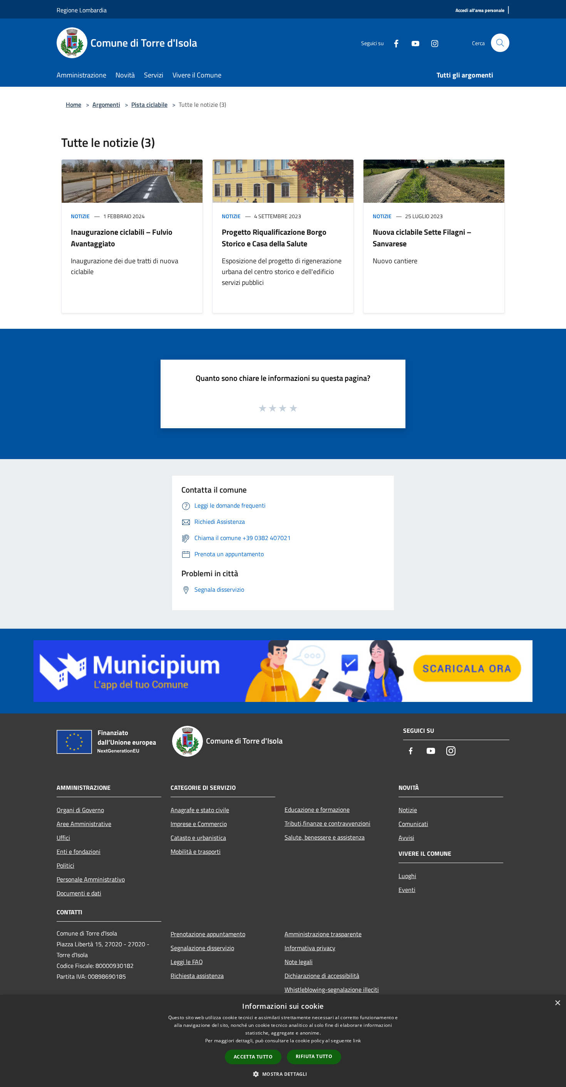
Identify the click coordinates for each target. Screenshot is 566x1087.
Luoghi (407, 875)
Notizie (80, 216)
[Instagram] (431, 42)
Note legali (299, 961)
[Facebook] (393, 42)
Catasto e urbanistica (198, 837)
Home (73, 104)
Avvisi (406, 837)
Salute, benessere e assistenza (325, 837)
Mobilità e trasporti (196, 851)
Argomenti (106, 104)
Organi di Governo (80, 809)
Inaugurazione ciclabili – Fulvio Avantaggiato (121, 237)
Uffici (63, 837)
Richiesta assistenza (197, 975)
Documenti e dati (79, 893)
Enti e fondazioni (78, 851)
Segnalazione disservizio (202, 947)
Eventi (407, 889)
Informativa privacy (310, 947)
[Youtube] (412, 42)
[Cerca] (500, 43)
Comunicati (413, 823)
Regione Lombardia (82, 10)
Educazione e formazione (317, 809)
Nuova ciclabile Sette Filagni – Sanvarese (422, 237)
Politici (65, 865)
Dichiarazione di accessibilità (322, 975)
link (357, 1040)
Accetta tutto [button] (253, 1056)
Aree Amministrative (84, 823)
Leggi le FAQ (187, 961)
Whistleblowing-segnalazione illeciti (332, 989)
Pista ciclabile (149, 104)
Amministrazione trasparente (323, 934)
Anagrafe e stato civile (200, 809)
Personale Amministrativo (91, 879)
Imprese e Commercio (199, 823)
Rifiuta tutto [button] (314, 1056)
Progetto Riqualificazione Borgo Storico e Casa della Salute (274, 237)
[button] (283, 1074)
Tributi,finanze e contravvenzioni (327, 823)
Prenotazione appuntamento (208, 934)
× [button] (557, 1003)
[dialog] (283, 1041)
